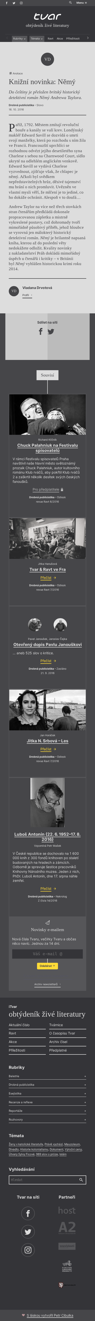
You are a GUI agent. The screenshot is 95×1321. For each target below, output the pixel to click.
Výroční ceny (73, 1149)
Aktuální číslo (19, 1025)
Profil (26, 295)
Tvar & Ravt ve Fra (47, 569)
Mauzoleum (72, 1144)
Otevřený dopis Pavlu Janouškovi (47, 644)
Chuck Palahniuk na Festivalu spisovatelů (47, 448)
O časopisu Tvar (62, 1033)
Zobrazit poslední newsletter (46, 976)
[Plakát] (47, 802)
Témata (35, 38)
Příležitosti (73, 38)
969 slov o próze (47, 1154)
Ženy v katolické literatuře (26, 1144)
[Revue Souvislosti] (67, 1247)
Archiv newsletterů (46, 984)
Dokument (56, 1149)
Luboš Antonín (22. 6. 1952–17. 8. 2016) (47, 837)
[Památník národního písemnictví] (67, 1266)
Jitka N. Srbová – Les (47, 740)
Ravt (50, 38)
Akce (60, 38)
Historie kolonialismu (34, 1149)
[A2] (67, 1229)
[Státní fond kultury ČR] (67, 1285)
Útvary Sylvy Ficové (22, 1154)
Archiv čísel (58, 1042)
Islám (62, 1154)
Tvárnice (56, 1025)
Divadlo (14, 1149)
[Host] (67, 1211)
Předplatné (58, 1050)
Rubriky (18, 38)
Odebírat (46, 966)
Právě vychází (54, 1144)
